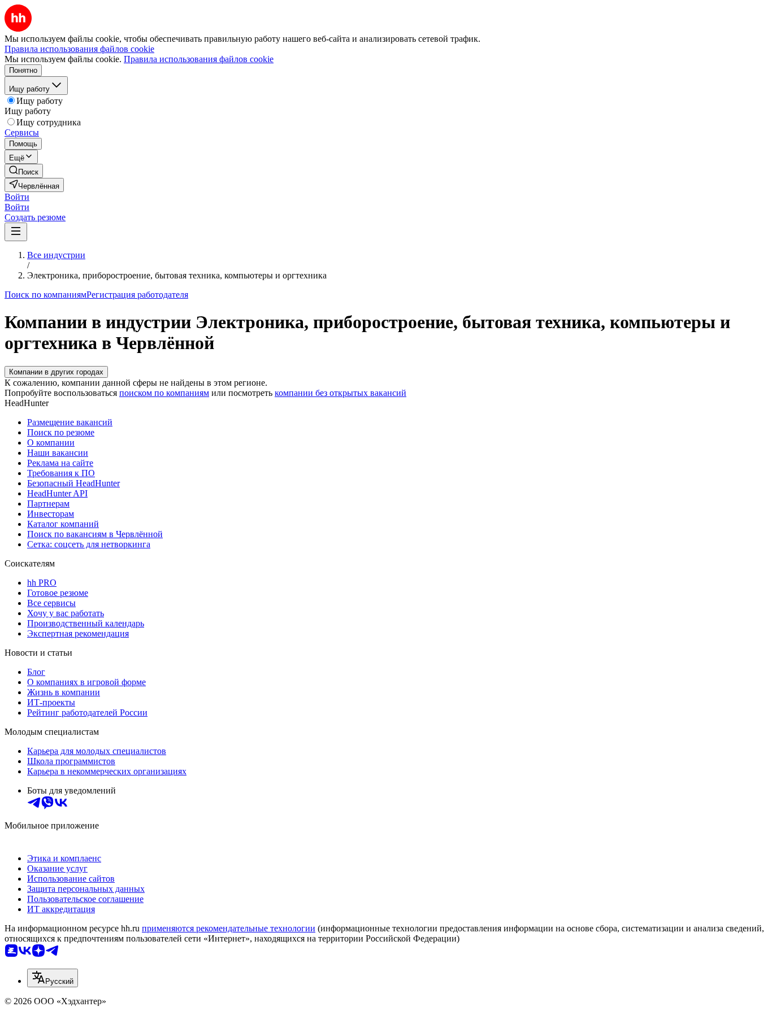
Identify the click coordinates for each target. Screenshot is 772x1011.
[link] (24, 171)
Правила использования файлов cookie (199, 59)
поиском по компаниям (164, 393)
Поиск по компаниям (45, 294)
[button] (17, 197)
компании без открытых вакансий (340, 393)
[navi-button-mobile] (16, 232)
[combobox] (52, 978)
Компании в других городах (56, 372)
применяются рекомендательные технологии (228, 928)
